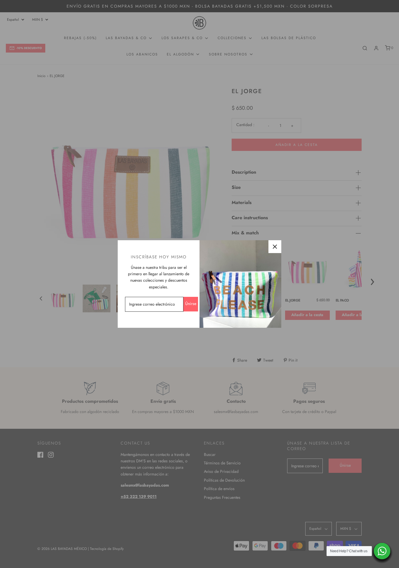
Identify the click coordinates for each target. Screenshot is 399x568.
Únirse (190, 303)
